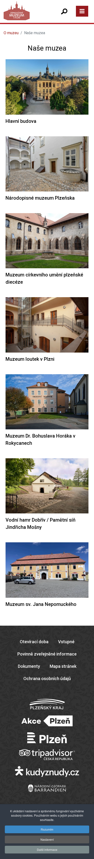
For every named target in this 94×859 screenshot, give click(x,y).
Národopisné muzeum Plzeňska (40, 198)
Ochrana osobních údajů (47, 678)
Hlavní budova (21, 121)
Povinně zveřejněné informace (47, 653)
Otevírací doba (34, 641)
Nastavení (47, 839)
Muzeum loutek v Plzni (30, 359)
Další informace (47, 849)
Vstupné (66, 641)
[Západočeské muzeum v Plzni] (25, 15)
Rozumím (47, 829)
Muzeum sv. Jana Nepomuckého (41, 604)
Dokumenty (29, 666)
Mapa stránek (63, 666)
